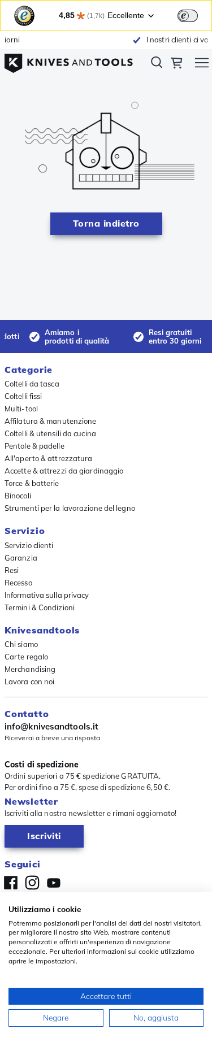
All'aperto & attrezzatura (49, 458)
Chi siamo (21, 644)
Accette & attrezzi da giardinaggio (64, 470)
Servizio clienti (29, 545)
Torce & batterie (32, 483)
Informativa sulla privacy (47, 595)
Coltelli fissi (23, 396)
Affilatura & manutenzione (51, 421)
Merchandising (30, 669)
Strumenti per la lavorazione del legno (70, 508)
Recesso (18, 582)
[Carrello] (176, 64)
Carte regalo (26, 656)
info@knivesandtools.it (51, 727)
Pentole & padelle (34, 445)
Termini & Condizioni (40, 607)
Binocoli (18, 495)
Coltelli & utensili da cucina (50, 433)
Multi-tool (21, 408)
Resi (12, 570)
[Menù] (202, 64)
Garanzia (21, 557)
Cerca (156, 64)
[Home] (69, 60)
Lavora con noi (29, 681)
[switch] (188, 16)
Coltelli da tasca (32, 383)
